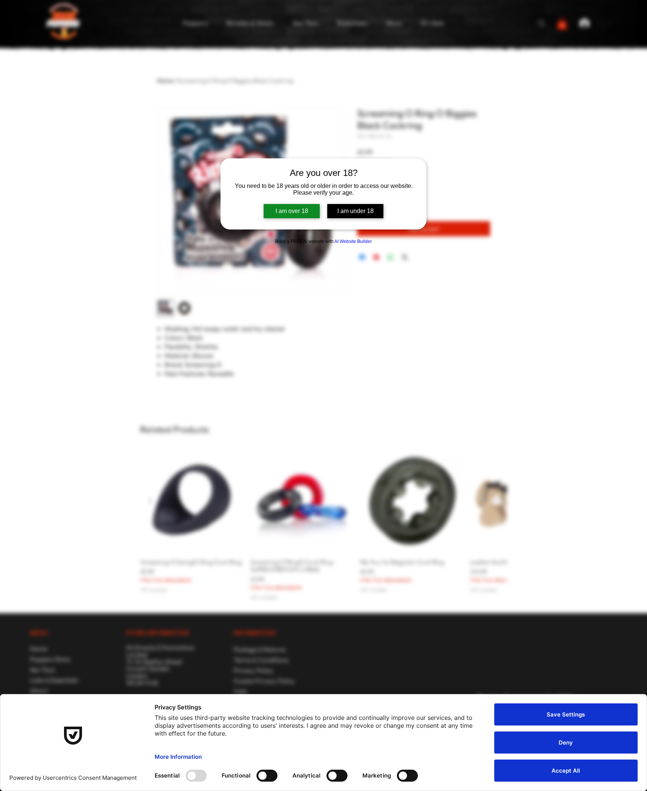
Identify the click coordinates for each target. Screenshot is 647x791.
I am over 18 (292, 211)
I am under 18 (355, 211)
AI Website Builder (353, 241)
